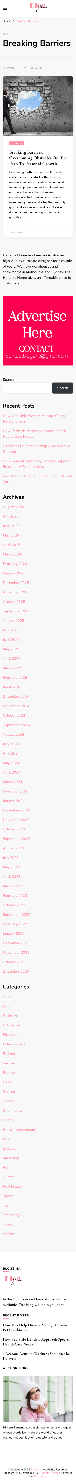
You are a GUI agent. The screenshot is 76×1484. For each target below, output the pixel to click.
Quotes (8, 1177)
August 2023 (13, 848)
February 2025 (15, 677)
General (9, 1101)
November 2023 (16, 819)
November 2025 (16, 592)
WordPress (39, 1476)
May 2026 (11, 535)
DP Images (11, 1025)
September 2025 (16, 611)
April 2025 (11, 658)
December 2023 (16, 810)
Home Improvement (19, 1129)
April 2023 (11, 876)
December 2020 (16, 971)
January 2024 (14, 800)
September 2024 (16, 725)
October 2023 (14, 829)
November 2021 (16, 952)
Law (6, 1139)
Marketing (11, 1158)
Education (11, 1034)
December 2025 (16, 582)
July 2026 (11, 516)
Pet (5, 1167)
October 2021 (14, 962)
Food (7, 1082)
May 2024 (11, 763)
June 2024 (11, 753)
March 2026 (12, 554)
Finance (9, 1072)
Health (8, 1120)
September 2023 (16, 838)
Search (8, 379)
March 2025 (12, 668)
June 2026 (11, 526)
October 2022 (14, 905)
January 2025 (14, 687)
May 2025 (11, 649)
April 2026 (11, 545)
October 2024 (14, 715)
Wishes (9, 1234)
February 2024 (15, 791)
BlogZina (36, 1469)
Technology (12, 1215)
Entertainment (14, 1044)
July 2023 (11, 857)
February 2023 (15, 895)
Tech (6, 1205)
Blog (7, 1006)
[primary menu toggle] (5, 8)
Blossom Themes (49, 1473)
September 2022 (16, 914)
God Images (12, 1110)
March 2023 (12, 886)
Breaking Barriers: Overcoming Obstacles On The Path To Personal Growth (38, 158)
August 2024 (13, 734)
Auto (7, 996)
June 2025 (11, 639)
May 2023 (11, 867)
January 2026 (14, 573)
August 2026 (13, 507)
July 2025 (11, 630)
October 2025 (14, 601)
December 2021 (16, 943)
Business (10, 1015)
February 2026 (15, 563)
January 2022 (14, 933)
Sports (8, 1196)
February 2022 (15, 924)
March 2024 (12, 782)
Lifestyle (17, 143)
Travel (8, 1224)
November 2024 (16, 706)
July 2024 (11, 744)
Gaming (9, 1091)
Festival (9, 1063)
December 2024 (16, 696)
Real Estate (12, 1186)
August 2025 (13, 620)
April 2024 (11, 772)
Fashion (9, 1053)
